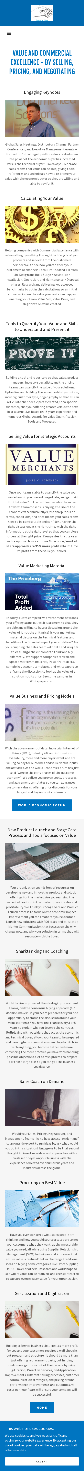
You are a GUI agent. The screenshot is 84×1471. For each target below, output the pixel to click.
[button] (9, 33)
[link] (42, 13)
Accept (42, 1461)
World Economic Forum (42, 805)
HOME (42, 1407)
